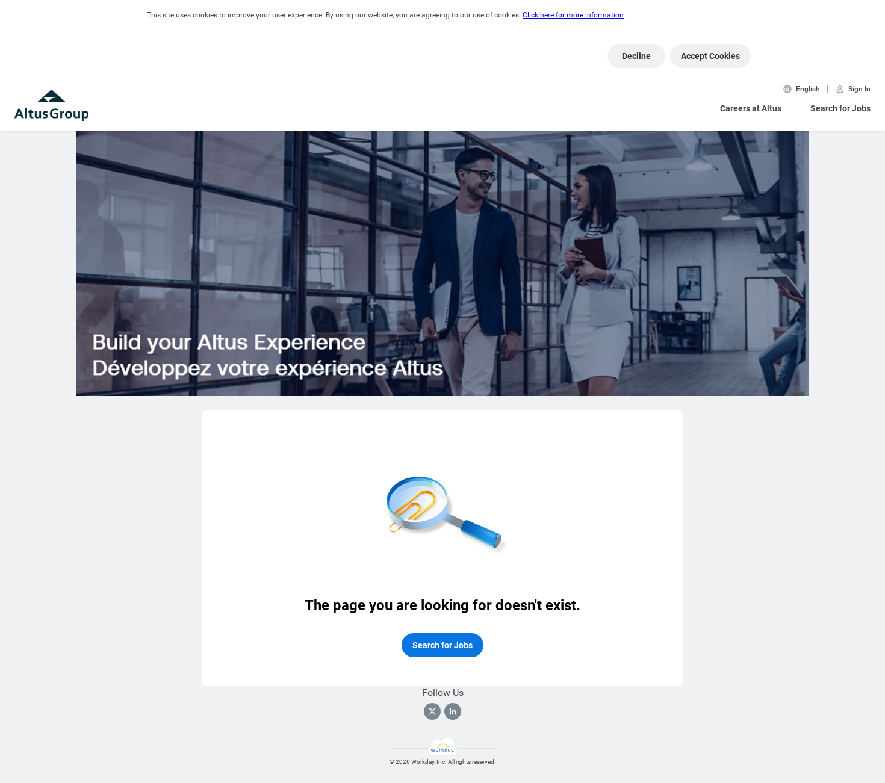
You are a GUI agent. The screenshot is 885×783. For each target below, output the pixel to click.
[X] (432, 711)
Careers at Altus (750, 108)
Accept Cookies (710, 56)
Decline (636, 56)
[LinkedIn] (452, 711)
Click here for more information (573, 15)
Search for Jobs (840, 108)
